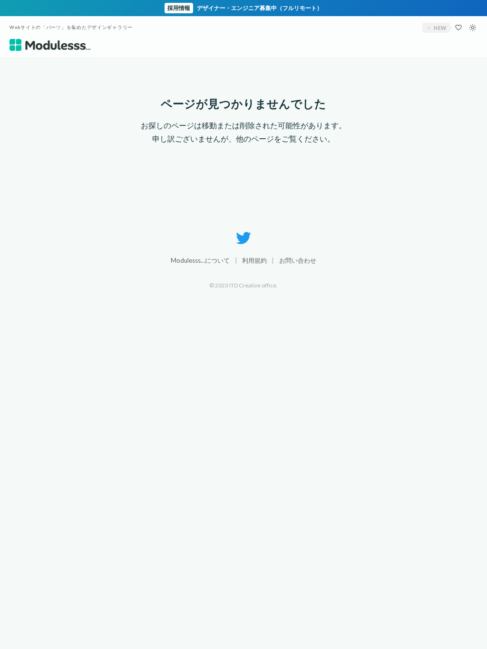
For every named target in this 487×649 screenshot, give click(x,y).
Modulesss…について (200, 260)
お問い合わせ (297, 260)
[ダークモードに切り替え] (472, 27)
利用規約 (254, 260)
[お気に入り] (458, 27)
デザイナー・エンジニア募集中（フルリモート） (244, 7)
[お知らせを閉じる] (429, 28)
